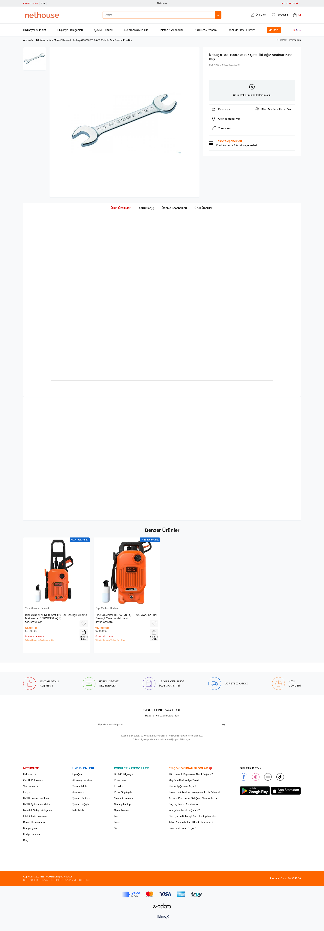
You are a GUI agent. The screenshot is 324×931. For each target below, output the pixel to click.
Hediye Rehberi (31, 834)
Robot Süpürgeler (123, 792)
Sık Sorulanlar (31, 786)
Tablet (117, 822)
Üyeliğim (77, 774)
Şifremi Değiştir (80, 804)
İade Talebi (78, 810)
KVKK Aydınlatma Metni (36, 804)
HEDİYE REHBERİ (289, 3)
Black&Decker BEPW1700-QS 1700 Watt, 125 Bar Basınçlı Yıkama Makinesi (126, 616)
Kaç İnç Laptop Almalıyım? (183, 804)
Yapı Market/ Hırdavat (241, 29)
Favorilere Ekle (84, 623)
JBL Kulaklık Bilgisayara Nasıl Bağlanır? (191, 774)
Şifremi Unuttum (81, 798)
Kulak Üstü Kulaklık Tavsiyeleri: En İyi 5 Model (194, 792)
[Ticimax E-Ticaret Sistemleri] (162, 917)
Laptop (117, 816)
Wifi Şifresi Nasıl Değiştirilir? (184, 810)
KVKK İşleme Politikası (36, 798)
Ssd (116, 828)
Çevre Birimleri (103, 29)
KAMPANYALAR (30, 3)
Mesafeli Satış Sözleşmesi (37, 810)
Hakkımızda (29, 774)
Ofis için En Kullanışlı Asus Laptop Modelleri (193, 816)
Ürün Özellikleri (121, 207)
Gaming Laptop (122, 804)
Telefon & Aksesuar (171, 29)
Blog (297, 29)
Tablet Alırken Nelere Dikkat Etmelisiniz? (191, 822)
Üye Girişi (261, 14)
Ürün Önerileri (203, 207)
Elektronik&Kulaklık (136, 29)
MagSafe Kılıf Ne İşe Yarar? (184, 780)
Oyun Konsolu (121, 810)
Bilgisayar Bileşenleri (70, 29)
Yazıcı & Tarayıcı (123, 798)
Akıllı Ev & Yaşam (206, 29)
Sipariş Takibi (79, 786)
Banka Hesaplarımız (34, 822)
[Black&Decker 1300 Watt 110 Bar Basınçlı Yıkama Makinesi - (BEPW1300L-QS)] (56, 570)
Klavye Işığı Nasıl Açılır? (182, 786)
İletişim (27, 792)
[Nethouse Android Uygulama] (255, 790)
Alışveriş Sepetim (82, 780)
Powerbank (120, 780)
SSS (43, 3)
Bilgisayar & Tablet (34, 29)
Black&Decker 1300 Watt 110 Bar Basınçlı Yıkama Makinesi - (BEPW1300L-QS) (56, 616)
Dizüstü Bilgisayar (124, 774)
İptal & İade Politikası (35, 816)
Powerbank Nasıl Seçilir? (182, 828)
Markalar (273, 29)
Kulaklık (118, 786)
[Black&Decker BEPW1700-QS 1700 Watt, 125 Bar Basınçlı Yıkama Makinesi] (127, 570)
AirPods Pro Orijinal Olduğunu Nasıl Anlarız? (193, 798)
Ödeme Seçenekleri (174, 207)
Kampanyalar (30, 828)
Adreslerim (78, 792)
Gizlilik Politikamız (33, 780)
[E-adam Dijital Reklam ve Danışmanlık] (162, 906)
